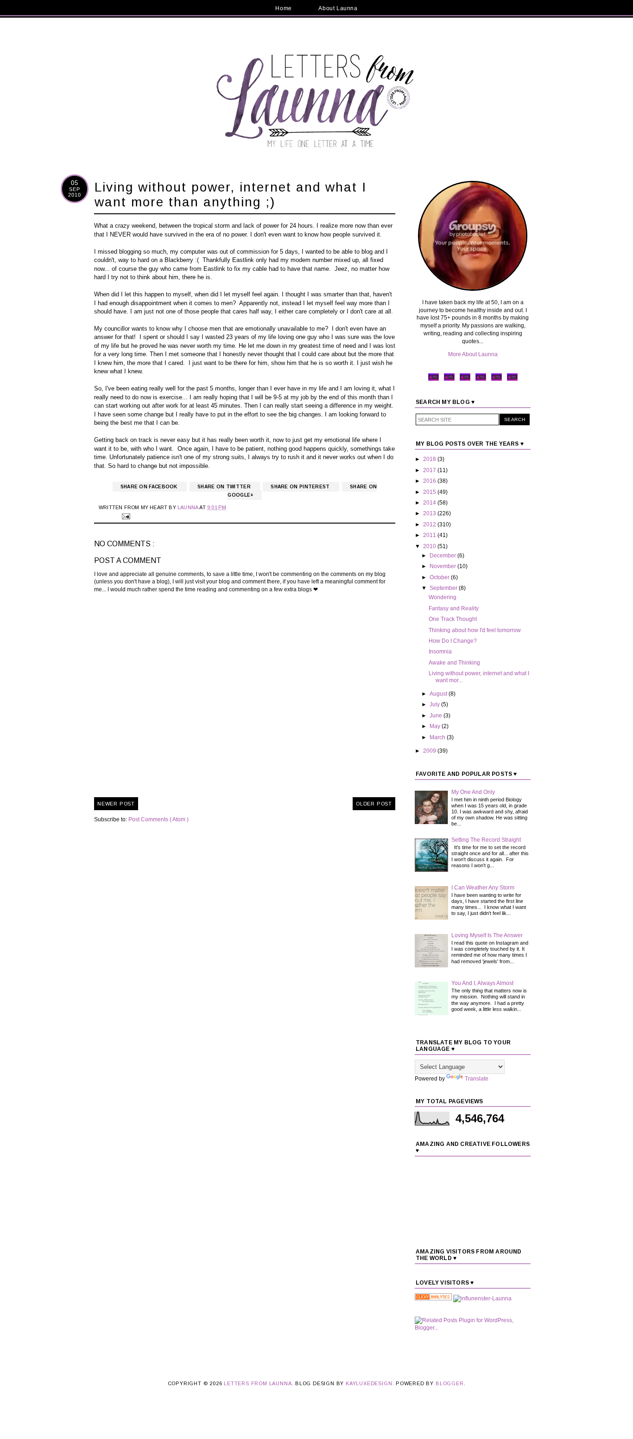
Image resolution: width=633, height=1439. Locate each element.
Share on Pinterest (301, 486)
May (436, 726)
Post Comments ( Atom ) (158, 819)
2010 (430, 546)
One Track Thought (453, 619)
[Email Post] (124, 515)
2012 (430, 524)
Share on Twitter (224, 486)
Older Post (374, 803)
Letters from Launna (257, 1383)
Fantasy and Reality (454, 608)
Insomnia (440, 651)
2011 (430, 535)
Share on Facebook (149, 486)
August (439, 694)
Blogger (450, 1383)
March (438, 737)
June (436, 715)
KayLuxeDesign (369, 1383)
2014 (430, 502)
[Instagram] (481, 380)
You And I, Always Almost (482, 983)
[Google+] (496, 380)
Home (283, 8)
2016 (430, 481)
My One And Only (473, 792)
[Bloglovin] (512, 380)
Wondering (442, 597)
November (443, 566)
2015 (430, 492)
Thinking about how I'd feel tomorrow (475, 630)
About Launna (337, 8)
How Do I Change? (453, 641)
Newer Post (116, 803)
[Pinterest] (465, 380)
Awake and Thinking (454, 662)
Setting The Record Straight (486, 840)
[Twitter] (449, 380)
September (444, 588)
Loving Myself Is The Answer (487, 935)
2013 (430, 513)
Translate (476, 1078)
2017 (430, 470)
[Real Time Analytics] (433, 1298)
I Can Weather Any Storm (482, 887)
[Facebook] (433, 380)
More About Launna (473, 354)
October (440, 577)
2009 (430, 751)
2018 (430, 459)
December (443, 555)
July (435, 704)
